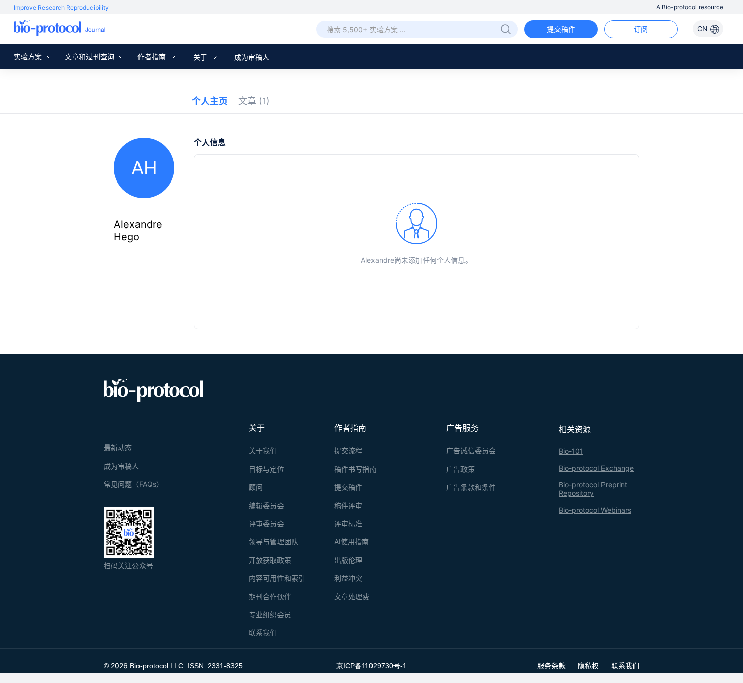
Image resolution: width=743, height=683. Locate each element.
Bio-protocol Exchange (596, 468)
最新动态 (118, 447)
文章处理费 (351, 596)
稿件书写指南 (355, 469)
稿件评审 (348, 505)
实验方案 (29, 56)
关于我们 (263, 450)
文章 (254, 101)
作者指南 (152, 56)
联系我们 (263, 632)
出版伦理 (348, 560)
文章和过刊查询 (90, 56)
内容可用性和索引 (277, 578)
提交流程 (348, 450)
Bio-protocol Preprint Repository (593, 488)
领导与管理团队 (273, 541)
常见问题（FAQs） (133, 484)
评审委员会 (266, 523)
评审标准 (348, 523)
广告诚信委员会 (471, 450)
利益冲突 (348, 578)
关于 (201, 57)
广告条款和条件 (471, 487)
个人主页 (210, 101)
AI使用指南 (351, 541)
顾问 (256, 487)
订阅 (641, 29)
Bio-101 (571, 451)
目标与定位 (266, 469)
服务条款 (551, 665)
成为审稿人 (251, 57)
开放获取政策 (270, 560)
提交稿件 (561, 29)
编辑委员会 (266, 505)
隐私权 (588, 665)
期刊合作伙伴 (270, 596)
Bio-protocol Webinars (595, 510)
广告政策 (460, 469)
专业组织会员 (270, 614)
